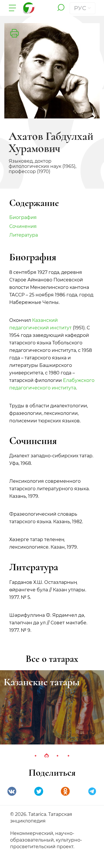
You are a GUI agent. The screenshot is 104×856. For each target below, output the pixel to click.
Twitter (38, 791)
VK (11, 791)
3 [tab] (57, 756)
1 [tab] (35, 756)
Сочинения (23, 226)
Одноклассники (65, 791)
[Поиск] (61, 8)
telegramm (92, 791)
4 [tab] (68, 756)
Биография (23, 217)
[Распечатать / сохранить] (14, 33)
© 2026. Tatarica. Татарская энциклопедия (41, 818)
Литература (23, 235)
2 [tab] (46, 756)
